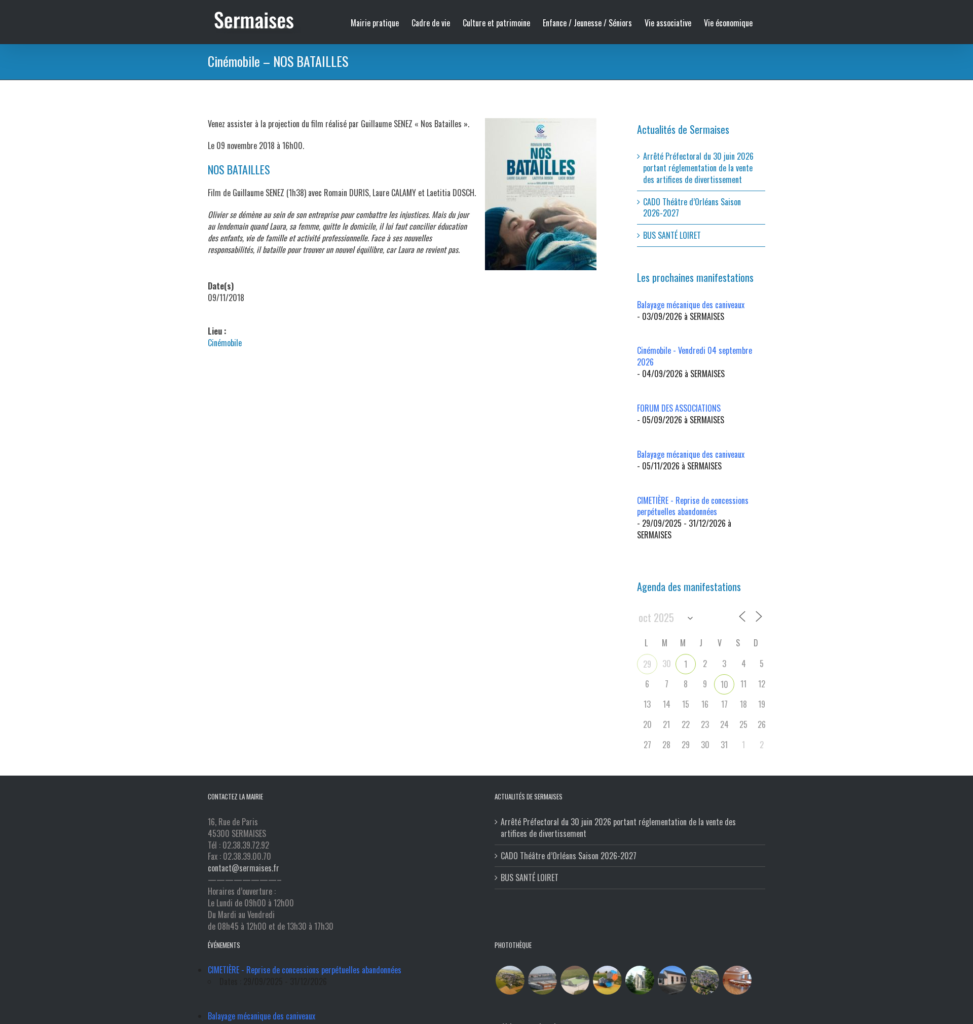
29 (647, 664)
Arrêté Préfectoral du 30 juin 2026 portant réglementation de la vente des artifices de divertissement (698, 168)
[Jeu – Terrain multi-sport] (607, 980)
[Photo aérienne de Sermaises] (510, 980)
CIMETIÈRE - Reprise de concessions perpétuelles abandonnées (693, 506)
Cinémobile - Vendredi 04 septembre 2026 (694, 356)
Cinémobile (225, 343)
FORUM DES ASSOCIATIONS (679, 408)
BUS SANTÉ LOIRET (672, 235)
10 (724, 684)
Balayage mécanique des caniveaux (690, 305)
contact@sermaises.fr (243, 868)
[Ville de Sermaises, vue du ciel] (704, 980)
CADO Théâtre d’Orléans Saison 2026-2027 (692, 208)
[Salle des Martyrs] (672, 980)
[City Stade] (574, 980)
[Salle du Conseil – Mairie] (737, 980)
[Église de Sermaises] (639, 980)
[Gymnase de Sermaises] (542, 980)
